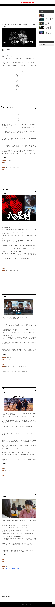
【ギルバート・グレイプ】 (18, 79)
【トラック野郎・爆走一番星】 (19, 71)
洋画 (6, 596)
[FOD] (18, 568)
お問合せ (26, 604)
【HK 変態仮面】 (17, 86)
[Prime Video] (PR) (11, 475)
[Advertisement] (19, 17)
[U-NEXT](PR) (6, 368)
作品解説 (17, 76)
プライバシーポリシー (31, 604)
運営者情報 (22, 604)
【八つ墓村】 (17, 75)
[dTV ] (15, 475)
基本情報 (17, 74)
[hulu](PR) (10, 568)
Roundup (3, 596)
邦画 (9, 596)
